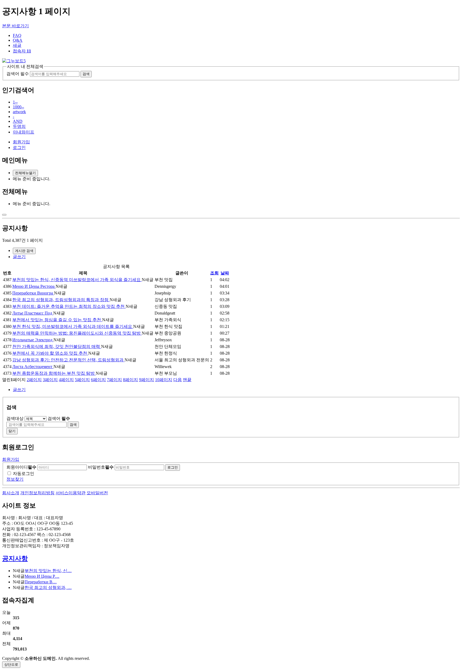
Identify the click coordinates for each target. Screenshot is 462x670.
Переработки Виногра (33, 293)
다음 (177, 379)
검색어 (59, 418)
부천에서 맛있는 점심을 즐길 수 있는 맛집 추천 (57, 319)
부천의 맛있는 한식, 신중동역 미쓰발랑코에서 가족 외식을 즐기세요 (77, 279)
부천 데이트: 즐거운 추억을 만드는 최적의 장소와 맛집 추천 (69, 306)
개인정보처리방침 (37, 493)
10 (163, 379)
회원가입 (21, 142)
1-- (15, 102)
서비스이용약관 (71, 493)
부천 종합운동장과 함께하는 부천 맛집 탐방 (54, 373)
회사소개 (10, 493)
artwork (19, 111)
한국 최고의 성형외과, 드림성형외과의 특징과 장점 (61, 299)
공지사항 (15, 558)
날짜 (225, 273)
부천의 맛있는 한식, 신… (48, 570)
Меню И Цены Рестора (34, 286)
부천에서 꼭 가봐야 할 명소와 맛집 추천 (50, 353)
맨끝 (187, 379)
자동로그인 (23, 473)
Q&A (17, 40)
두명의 (19, 126)
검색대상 (15, 418)
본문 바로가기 (15, 26)
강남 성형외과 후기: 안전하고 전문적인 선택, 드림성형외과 (68, 360)
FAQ (17, 35)
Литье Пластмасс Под (32, 313)
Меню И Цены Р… (42, 576)
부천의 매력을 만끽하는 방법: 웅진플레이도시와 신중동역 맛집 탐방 (77, 333)
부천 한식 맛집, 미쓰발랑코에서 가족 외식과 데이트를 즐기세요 (72, 326)
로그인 (19, 147)
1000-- (18, 107)
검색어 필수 (17, 73)
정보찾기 (15, 479)
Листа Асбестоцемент (32, 366)
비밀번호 (101, 467)
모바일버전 (97, 493)
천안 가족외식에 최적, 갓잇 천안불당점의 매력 (56, 346)
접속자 (22, 51)
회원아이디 (21, 467)
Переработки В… (41, 582)
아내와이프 (23, 132)
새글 (17, 45)
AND (17, 121)
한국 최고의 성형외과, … (48, 587)
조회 (214, 273)
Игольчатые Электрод (32, 340)
